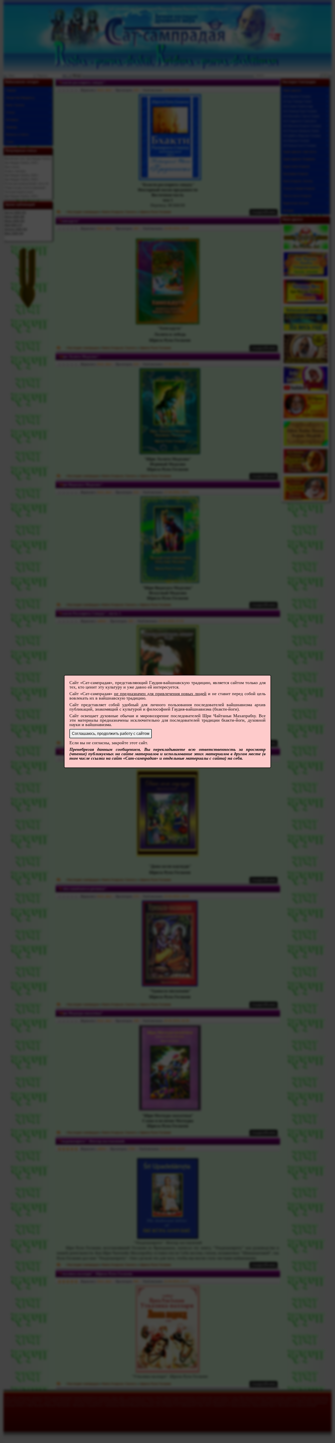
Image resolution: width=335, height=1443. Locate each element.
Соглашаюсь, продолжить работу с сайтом (110, 733)
